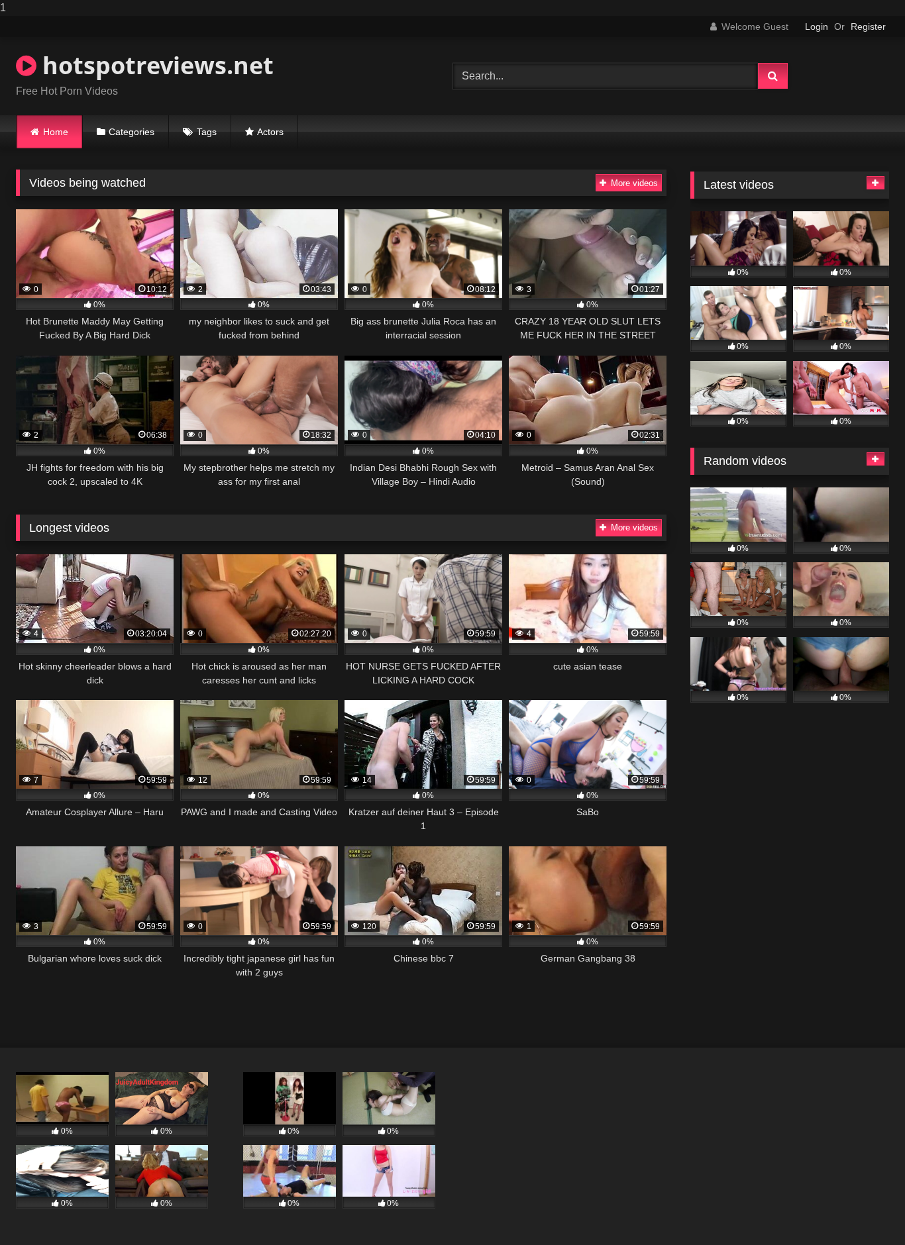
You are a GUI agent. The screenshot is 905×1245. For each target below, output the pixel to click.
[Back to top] (863, 1208)
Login (816, 26)
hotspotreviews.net (155, 65)
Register (868, 26)
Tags (207, 131)
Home (55, 131)
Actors (270, 131)
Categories (131, 131)
